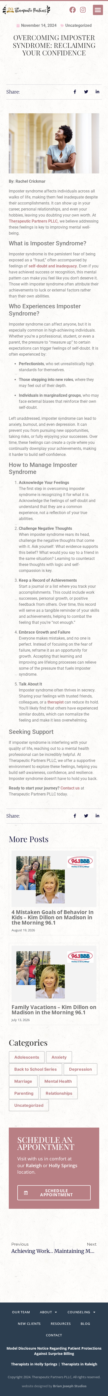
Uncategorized (78, 25)
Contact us (70, 788)
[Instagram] (82, 9)
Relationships (59, 1093)
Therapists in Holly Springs (34, 1364)
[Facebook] (72, 9)
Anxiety (59, 1057)
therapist (55, 702)
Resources (61, 1323)
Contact (54, 1335)
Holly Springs (63, 1165)
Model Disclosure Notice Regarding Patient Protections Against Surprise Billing (54, 1351)
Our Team (21, 1312)
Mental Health (58, 1081)
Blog (85, 1323)
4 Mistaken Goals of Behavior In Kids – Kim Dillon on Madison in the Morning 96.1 (53, 917)
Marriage (23, 1081)
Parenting (23, 1093)
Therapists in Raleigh (79, 1364)
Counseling (79, 1312)
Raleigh (34, 1165)
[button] (98, 10)
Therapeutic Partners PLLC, (34, 221)
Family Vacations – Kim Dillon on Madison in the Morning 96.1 (54, 1010)
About (46, 1312)
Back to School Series (35, 1069)
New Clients (29, 1323)
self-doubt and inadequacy (53, 266)
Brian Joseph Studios (69, 1386)
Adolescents (26, 1057)
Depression (80, 1069)
